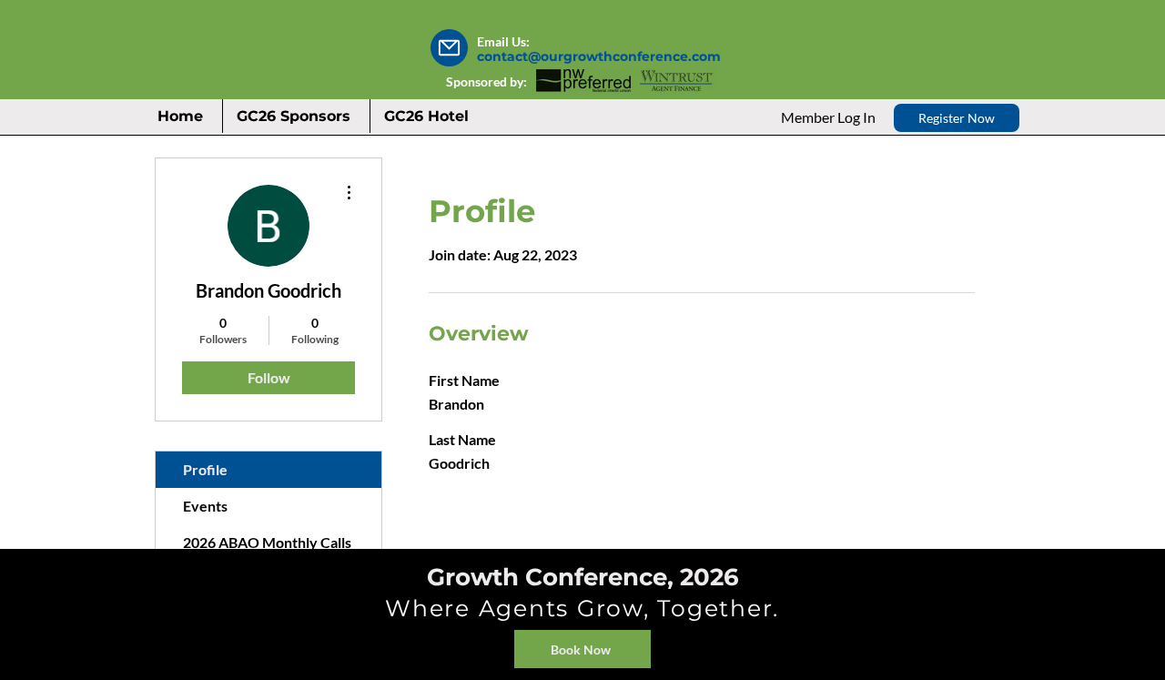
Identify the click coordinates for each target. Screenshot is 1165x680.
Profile (205, 469)
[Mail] (449, 47)
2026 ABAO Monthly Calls (267, 542)
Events (205, 505)
